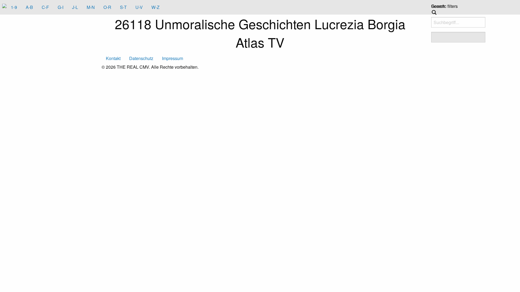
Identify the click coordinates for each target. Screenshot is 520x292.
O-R (107, 7)
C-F (45, 7)
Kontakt (113, 58)
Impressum (172, 58)
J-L (75, 7)
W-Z (155, 7)
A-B (29, 7)
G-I (60, 7)
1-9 (14, 7)
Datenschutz (141, 58)
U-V (139, 7)
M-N (91, 7)
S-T (123, 7)
